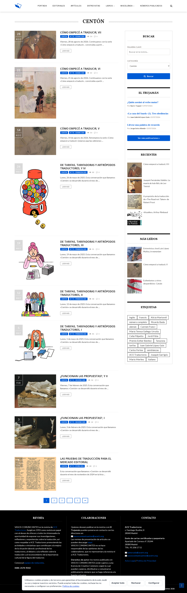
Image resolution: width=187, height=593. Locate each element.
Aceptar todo (117, 583)
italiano (152, 359)
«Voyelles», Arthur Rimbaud (155, 212)
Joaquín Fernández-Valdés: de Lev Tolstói (156, 183)
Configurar (153, 583)
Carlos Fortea (136, 350)
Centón (64, 36)
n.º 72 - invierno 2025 (77, 380)
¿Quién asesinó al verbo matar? (142, 102)
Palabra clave (134, 47)
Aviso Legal (130, 560)
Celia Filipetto (136, 336)
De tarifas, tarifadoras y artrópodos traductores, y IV (87, 166)
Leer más (65, 51)
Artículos (76, 6)
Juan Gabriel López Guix (152, 345)
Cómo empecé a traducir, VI (80, 68)
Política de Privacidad (146, 560)
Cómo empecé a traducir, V (79, 128)
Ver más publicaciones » (149, 138)
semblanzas (153, 350)
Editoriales (59, 6)
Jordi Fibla (153, 336)
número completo (138, 322)
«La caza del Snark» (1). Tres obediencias (147, 113)
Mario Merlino (136, 359)
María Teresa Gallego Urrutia (144, 331)
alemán (132, 326)
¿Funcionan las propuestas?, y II (84, 376)
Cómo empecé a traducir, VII (80, 32)
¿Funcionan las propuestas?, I (82, 418)
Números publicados (151, 6)
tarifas (132, 345)
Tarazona (160, 340)
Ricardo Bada (158, 322)
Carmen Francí (148, 326)
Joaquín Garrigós (159, 354)
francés (143, 317)
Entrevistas (93, 6)
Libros (109, 6)
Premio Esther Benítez (140, 340)
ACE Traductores (138, 354)
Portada (42, 6)
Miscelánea (127, 6)
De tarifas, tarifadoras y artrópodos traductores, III (87, 243)
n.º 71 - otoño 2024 (77, 466)
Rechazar (136, 583)
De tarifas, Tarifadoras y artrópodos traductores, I (87, 328)
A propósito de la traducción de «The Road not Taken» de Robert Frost (156, 199)
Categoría (132, 61)
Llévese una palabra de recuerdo (143, 125)
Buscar (150, 76)
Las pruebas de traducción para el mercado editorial (85, 460)
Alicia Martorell (159, 317)
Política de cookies (70, 586)
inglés (132, 317)
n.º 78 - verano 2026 (77, 36)
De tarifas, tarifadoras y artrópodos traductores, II (87, 293)
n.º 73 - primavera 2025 (78, 172)
